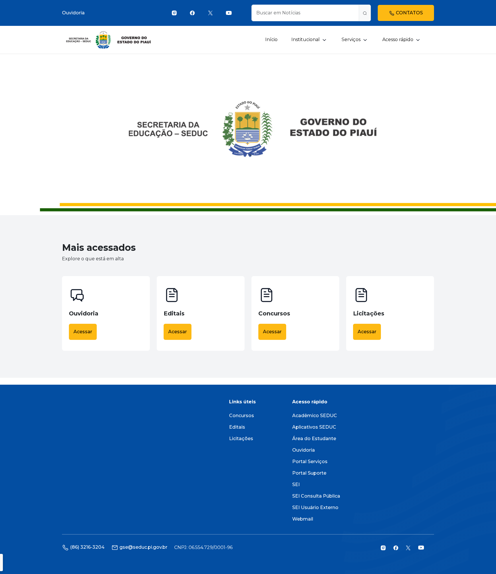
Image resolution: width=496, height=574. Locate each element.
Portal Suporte (309, 473)
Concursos (241, 415)
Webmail (302, 519)
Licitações (241, 438)
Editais (237, 427)
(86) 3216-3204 (87, 547)
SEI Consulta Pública (316, 496)
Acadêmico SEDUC (314, 415)
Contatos (409, 13)
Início (271, 39)
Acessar (82, 331)
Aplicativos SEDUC (314, 427)
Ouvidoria (73, 13)
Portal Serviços (310, 461)
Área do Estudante (314, 438)
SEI (296, 484)
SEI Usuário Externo (315, 507)
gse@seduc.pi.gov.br (143, 547)
